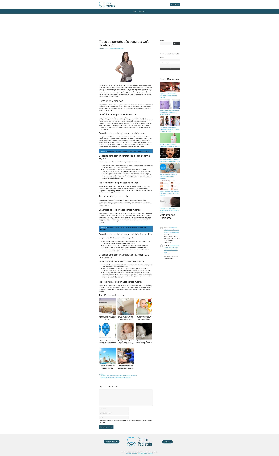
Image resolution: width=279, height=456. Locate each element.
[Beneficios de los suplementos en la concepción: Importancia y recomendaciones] (170, 104)
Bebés (102, 374)
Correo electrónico (164, 63)
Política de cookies (142, 453)
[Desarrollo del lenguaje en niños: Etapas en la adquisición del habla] (170, 153)
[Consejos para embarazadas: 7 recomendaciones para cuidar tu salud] (170, 202)
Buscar (162, 40)
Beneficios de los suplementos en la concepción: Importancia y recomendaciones (169, 112)
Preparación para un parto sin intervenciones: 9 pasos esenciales (168, 176)
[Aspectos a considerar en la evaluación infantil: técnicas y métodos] (170, 87)
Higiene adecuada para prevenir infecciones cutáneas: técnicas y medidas (169, 193)
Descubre (141, 11)
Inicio (134, 11)
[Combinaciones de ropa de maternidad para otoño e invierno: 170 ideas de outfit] (170, 121)
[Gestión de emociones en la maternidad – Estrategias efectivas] (170, 138)
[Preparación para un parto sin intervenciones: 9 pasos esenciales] (170, 168)
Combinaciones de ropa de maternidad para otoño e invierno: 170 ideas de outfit (170, 129)
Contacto (150, 453)
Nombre (162, 57)
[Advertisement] (139, 24)
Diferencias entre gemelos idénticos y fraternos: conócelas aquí (171, 230)
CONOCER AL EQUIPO (111, 442)
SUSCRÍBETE (175, 4)
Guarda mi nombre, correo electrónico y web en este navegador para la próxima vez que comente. (126, 421)
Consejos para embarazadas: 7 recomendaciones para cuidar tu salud (169, 210)
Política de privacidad (131, 453)
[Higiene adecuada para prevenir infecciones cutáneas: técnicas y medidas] (170, 185)
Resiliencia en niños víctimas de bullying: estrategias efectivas (115, 377)
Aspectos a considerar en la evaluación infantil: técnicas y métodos (168, 95)
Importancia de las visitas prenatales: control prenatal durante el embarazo (118, 375)
